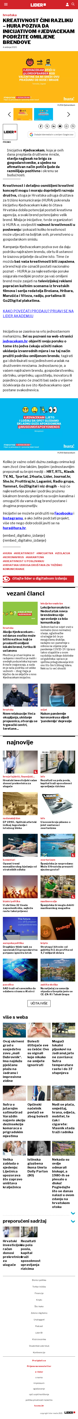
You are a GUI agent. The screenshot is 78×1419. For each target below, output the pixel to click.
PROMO (7, 142)
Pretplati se (39, 1360)
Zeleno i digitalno (39, 1313)
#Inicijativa (45, 553)
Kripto (39, 1300)
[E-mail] (60, 126)
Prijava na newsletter (39, 1366)
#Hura (7, 553)
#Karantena (35, 557)
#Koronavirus (13, 557)
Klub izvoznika (39, 1339)
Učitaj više (39, 1003)
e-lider (39, 1372)
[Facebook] (40, 126)
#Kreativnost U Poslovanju (23, 561)
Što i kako (39, 1306)
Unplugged (39, 1319)
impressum (39, 1383)
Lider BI (39, 1332)
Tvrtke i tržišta (39, 1286)
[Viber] (73, 126)
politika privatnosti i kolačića (39, 1400)
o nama (39, 1377)
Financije (39, 1293)
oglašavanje (39, 1388)
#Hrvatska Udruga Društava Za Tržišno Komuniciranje (32, 567)
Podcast (39, 1326)
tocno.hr (39, 1405)
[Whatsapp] (66, 126)
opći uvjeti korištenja (39, 1394)
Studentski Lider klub (39, 1346)
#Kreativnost (24, 553)
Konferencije (39, 1352)
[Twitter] (47, 126)
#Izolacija (62, 553)
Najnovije (20, 742)
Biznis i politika (39, 1280)
